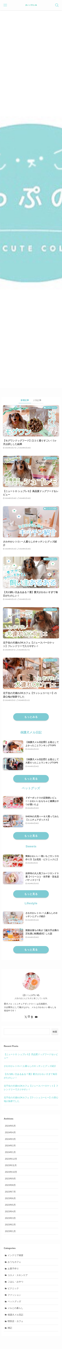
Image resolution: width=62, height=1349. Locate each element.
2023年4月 (10, 1211)
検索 (55, 1031)
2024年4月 (10, 1132)
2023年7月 (10, 1191)
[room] (32, 1017)
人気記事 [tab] (37, 400)
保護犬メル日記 (15, 1314)
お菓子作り (13, 1268)
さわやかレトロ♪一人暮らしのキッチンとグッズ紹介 (30, 1066)
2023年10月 (11, 1172)
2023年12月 (11, 1159)
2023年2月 (10, 1224)
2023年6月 (10, 1198)
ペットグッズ (14, 1301)
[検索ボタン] (57, 5)
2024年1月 (10, 1152)
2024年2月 (10, 1145)
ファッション (14, 1295)
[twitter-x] (25, 1017)
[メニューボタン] (5, 5)
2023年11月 (11, 1165)
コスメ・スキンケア (18, 1275)
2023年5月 (10, 1205)
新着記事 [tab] (25, 400)
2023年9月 (10, 1178)
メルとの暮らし (15, 1308)
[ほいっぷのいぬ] (31, 5)
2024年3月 (10, 1139)
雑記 (10, 1328)
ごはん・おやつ (15, 1281)
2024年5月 (10, 1126)
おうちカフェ (14, 1262)
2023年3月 (10, 1218)
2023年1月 (10, 1231)
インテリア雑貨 (15, 1255)
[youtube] (36, 1017)
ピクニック (13, 1288)
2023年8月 (10, 1185)
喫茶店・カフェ (15, 1321)
